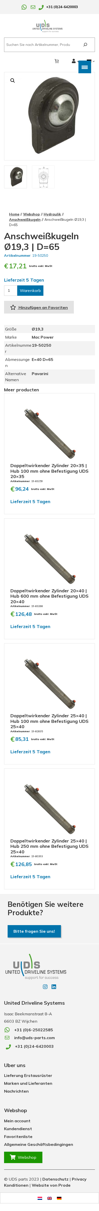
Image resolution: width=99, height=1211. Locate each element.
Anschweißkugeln (25, 219)
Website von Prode (51, 1185)
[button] (12, 80)
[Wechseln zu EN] (49, 1198)
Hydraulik (52, 214)
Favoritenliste (18, 1136)
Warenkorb (30, 290)
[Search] (85, 45)
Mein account (17, 1120)
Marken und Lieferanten (28, 1083)
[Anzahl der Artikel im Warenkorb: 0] (57, 61)
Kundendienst (18, 1128)
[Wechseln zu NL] (40, 1198)
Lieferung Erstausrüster (28, 1075)
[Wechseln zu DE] (59, 1198)
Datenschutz (55, 1179)
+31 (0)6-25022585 (33, 1029)
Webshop (31, 214)
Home (14, 214)
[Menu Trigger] (84, 67)
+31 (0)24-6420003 (62, 7)
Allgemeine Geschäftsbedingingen (38, 1144)
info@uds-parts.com (34, 1037)
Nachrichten (16, 1091)
